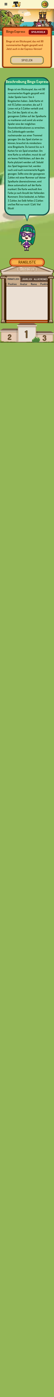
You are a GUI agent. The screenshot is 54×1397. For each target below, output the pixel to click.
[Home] (16, 4)
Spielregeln (38, 32)
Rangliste (27, 262)
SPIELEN (27, 60)
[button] (44, 4)
